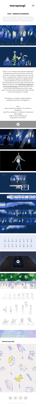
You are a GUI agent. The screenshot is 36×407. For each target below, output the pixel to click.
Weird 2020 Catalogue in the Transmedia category (18, 85)
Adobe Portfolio (22, 403)
